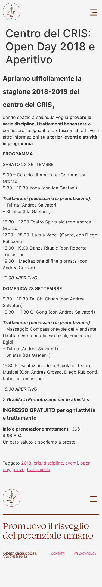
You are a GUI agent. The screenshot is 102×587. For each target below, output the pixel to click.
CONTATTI (58, 553)
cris (37, 463)
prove (18, 469)
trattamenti (38, 469)
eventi (71, 463)
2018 (26, 463)
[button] (93, 12)
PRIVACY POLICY (85, 553)
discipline (53, 463)
